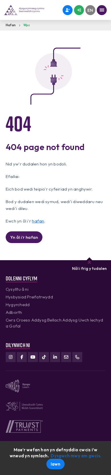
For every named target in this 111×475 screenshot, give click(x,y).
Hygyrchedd (18, 304)
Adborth (14, 312)
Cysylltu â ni (17, 289)
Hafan (11, 25)
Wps (26, 25)
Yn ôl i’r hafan (24, 237)
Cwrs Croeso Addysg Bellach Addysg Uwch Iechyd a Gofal (54, 323)
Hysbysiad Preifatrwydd (29, 297)
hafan (38, 221)
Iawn (56, 464)
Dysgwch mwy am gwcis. (76, 455)
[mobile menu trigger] (102, 10)
